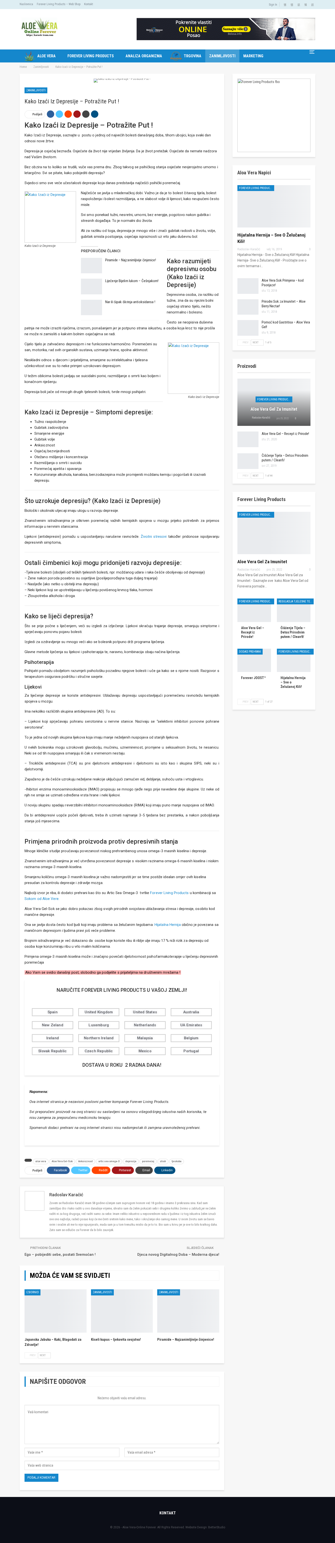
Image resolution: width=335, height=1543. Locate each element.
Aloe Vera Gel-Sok (62, 1161)
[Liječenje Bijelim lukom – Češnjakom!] (91, 286)
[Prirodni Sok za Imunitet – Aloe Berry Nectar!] (247, 307)
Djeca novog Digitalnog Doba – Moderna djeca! (178, 1254)
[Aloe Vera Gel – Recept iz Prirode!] (247, 439)
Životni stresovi (154, 536)
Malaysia (145, 1038)
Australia (191, 1012)
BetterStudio (216, 1527)
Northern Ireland (99, 1038)
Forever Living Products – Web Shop (58, 4)
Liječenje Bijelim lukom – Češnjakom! (132, 281)
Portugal (191, 1051)
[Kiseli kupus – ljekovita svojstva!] (122, 1311)
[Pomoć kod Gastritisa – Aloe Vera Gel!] (247, 328)
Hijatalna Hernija (168, 924)
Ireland (52, 1038)
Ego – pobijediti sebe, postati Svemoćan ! (60, 1254)
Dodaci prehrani (250, 651)
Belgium (191, 1038)
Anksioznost (85, 1161)
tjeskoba (176, 1161)
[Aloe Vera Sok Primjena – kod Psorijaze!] (247, 286)
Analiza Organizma (144, 56)
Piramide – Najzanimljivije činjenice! (130, 260)
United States (145, 1012)
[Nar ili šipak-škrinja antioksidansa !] (91, 307)
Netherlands (145, 1025)
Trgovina (192, 56)
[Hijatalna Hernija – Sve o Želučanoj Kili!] (273, 206)
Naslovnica (26, 4)
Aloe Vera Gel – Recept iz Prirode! (285, 433)
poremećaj (148, 1161)
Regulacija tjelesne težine (296, 601)
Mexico (145, 1051)
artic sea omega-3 (109, 1161)
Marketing (253, 56)
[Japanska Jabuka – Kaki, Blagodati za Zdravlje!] (56, 1311)
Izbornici (32, 1292)
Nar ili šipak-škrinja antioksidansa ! (130, 302)
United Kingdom (99, 1012)
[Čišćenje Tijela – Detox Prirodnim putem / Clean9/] (247, 461)
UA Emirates (191, 1025)
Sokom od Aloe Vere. (42, 899)
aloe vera (40, 1161)
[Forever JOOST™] (254, 660)
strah (163, 1161)
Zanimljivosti (222, 56)
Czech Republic (99, 1051)
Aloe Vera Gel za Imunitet (274, 409)
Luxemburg (99, 1025)
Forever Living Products (90, 56)
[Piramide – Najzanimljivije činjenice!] (91, 266)
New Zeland (52, 1025)
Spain (53, 1012)
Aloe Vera (46, 56)
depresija (130, 1161)
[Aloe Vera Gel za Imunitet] (273, 533)
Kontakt (88, 4)
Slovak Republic (52, 1051)
